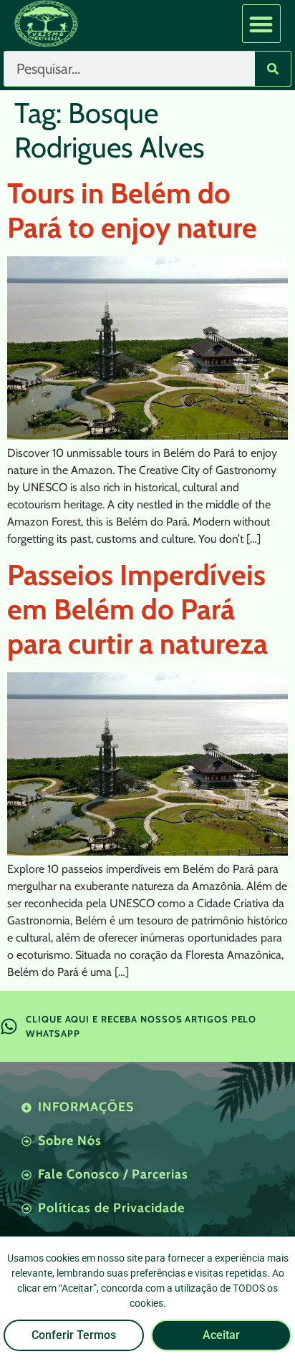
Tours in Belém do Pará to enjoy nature (132, 210)
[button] (261, 24)
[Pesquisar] (273, 69)
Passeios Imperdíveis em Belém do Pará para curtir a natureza (137, 609)
